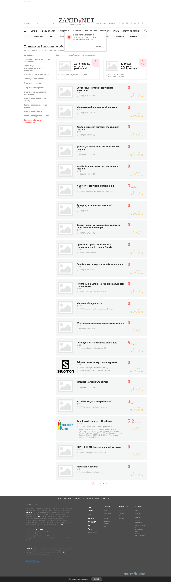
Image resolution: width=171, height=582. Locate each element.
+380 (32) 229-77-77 (38, 534)
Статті (35, 23)
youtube (135, 23)
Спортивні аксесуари (33, 83)
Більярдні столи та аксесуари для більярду (37, 60)
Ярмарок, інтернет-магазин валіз (95, 205)
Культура (120, 36)
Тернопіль (64, 30)
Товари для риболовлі (33, 111)
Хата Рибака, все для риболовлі (82, 66)
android (138, 23)
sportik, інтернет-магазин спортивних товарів (97, 167)
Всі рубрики (29, 55)
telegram (131, 23)
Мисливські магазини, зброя (36, 74)
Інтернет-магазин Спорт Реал (92, 382)
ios (142, 23)
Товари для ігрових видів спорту (35, 99)
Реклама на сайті (140, 525)
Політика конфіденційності (140, 534)
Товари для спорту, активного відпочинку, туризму (51, 50)
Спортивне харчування (34, 87)
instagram (127, 23)
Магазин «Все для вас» (89, 303)
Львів (34, 30)
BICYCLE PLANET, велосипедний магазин (99, 447)
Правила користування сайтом (139, 529)
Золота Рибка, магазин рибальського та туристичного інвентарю (98, 226)
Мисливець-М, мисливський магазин (97, 107)
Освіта (51, 36)
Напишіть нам (139, 523)
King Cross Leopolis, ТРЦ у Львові (95, 421)
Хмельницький (131, 30)
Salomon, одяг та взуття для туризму (97, 362)
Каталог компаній (107, 23)
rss (146, 23)
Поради (63, 36)
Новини (27, 23)
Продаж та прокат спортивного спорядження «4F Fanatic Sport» (94, 246)
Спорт (107, 36)
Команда (137, 517)
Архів (90, 529)
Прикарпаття (47, 30)
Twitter (121, 516)
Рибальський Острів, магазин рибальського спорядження (101, 285)
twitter (123, 23)
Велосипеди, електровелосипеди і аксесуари (33, 68)
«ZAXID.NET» (39, 530)
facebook (119, 23)
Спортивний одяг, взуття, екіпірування (35, 93)
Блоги (42, 23)
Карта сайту (92, 533)
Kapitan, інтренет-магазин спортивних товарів (98, 128)
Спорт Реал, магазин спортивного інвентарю (95, 89)
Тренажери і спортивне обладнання (34, 121)
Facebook (122, 513)
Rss (120, 510)
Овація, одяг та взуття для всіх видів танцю (100, 264)
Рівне (116, 30)
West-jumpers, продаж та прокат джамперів (100, 323)
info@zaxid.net (50, 536)
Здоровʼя (133, 36)
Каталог (27, 50)
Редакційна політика (138, 514)
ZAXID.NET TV (52, 23)
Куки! (88, 579)
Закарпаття (90, 30)
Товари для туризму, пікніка (36, 116)
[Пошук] (144, 30)
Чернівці (105, 30)
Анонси (91, 518)
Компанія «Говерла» (88, 467)
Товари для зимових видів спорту (35, 106)
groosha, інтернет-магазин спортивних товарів (98, 148)
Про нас (137, 510)
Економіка (38, 36)
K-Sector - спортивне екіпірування (129, 66)
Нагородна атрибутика (34, 79)
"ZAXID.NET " (30, 512)
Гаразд (98, 46)
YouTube (121, 518)
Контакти (137, 520)
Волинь (77, 30)
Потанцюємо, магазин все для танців (97, 343)
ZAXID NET (76, 20)
